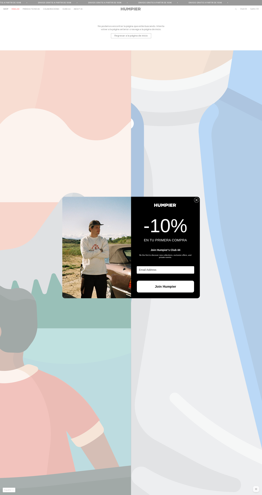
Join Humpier (165, 286)
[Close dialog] (196, 200)
